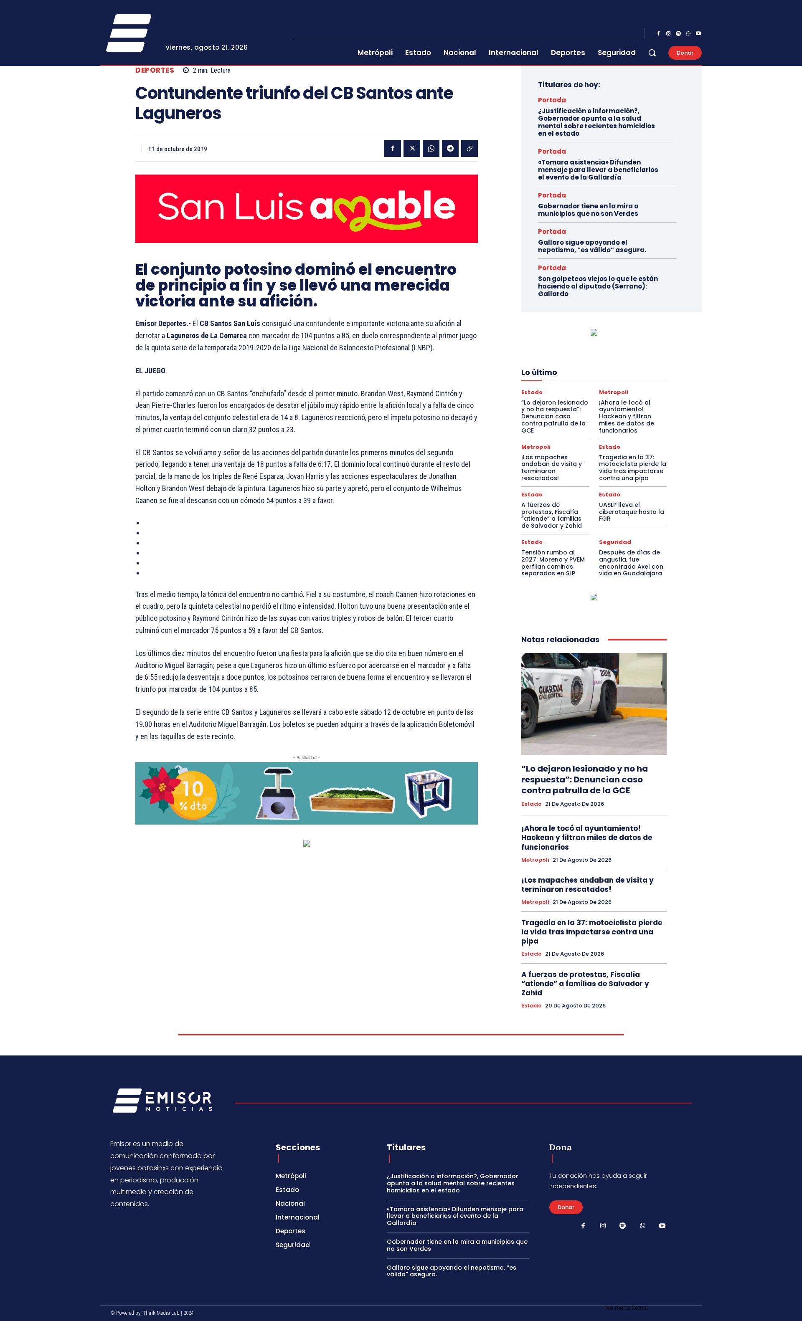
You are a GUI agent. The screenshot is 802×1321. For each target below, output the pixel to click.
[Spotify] (678, 34)
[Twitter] (412, 148)
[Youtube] (698, 34)
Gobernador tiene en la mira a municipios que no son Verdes (588, 210)
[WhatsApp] (688, 34)
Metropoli (613, 392)
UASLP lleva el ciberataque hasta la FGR (631, 512)
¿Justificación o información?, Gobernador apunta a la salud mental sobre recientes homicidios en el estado (596, 122)
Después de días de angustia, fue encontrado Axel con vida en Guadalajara (631, 562)
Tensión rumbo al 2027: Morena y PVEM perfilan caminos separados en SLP (553, 562)
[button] (652, 53)
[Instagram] (668, 34)
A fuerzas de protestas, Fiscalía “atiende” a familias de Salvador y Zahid (551, 515)
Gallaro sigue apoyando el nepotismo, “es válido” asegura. (592, 246)
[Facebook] (658, 34)
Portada (552, 100)
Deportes (154, 70)
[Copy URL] (469, 148)
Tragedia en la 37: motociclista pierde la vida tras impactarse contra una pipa (632, 467)
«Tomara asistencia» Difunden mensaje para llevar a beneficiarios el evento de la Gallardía (598, 170)
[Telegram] (450, 148)
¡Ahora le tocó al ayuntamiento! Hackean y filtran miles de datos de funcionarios (626, 416)
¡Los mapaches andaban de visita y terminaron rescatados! (551, 467)
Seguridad (615, 542)
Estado (532, 392)
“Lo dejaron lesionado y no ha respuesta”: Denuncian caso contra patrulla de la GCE (554, 416)
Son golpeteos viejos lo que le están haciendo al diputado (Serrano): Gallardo (598, 286)
